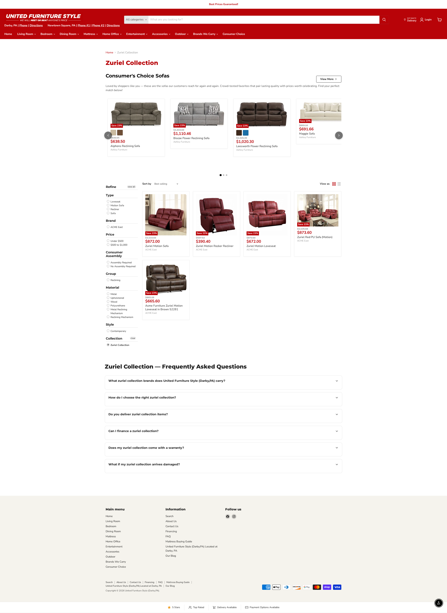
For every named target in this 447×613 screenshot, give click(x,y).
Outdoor (180, 34)
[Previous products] (108, 135)
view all (131, 186)
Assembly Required (121, 262)
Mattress (90, 34)
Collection (114, 338)
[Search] (384, 20)
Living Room (25, 34)
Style (110, 324)
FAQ (168, 536)
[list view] (338, 183)
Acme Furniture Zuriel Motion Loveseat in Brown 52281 (164, 307)
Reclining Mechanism (121, 317)
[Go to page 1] (220, 175)
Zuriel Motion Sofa (156, 246)
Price (110, 234)
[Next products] (339, 135)
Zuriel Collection (119, 345)
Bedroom (47, 34)
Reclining (115, 280)
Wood (113, 301)
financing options (137, 439)
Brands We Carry (204, 34)
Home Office (111, 34)
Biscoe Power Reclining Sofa (191, 138)
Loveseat (115, 201)
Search (170, 516)
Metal (113, 294)
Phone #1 (84, 25)
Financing (171, 531)
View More (327, 79)
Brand (111, 221)
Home (8, 34)
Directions (36, 25)
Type (110, 195)
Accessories (160, 34)
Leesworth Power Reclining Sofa (256, 146)
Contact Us (172, 526)
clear (133, 338)
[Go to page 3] (226, 175)
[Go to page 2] (223, 175)
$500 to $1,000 (118, 245)
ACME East (116, 227)
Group (111, 274)
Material (112, 287)
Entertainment (135, 34)
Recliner (114, 209)
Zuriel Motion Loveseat (261, 246)
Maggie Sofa (307, 134)
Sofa (113, 213)
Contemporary (118, 331)
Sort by (146, 183)
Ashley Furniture (119, 149)
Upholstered (117, 298)
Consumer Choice (234, 34)
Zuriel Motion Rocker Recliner (214, 246)
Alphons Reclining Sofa (125, 146)
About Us (171, 521)
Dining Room (68, 34)
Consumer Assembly (114, 254)
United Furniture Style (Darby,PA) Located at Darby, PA (134, 586)
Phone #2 (98, 25)
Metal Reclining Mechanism (118, 311)
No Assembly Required (122, 266)
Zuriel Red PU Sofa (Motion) (314, 237)
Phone (23, 25)
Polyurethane (117, 305)
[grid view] (334, 183)
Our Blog (171, 556)
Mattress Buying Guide (179, 541)
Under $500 (116, 241)
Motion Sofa (117, 205)
